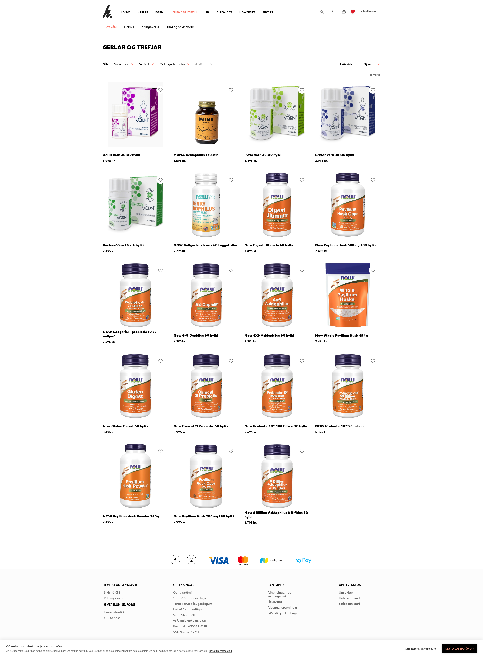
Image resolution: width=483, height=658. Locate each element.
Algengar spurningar (282, 607)
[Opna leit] (323, 11)
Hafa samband (349, 598)
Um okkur (346, 592)
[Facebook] (175, 559)
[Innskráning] (332, 11)
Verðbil (144, 64)
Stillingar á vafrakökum (420, 648)
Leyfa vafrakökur (459, 648)
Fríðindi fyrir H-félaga (283, 613)
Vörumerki (121, 64)
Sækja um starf (349, 604)
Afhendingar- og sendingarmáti (279, 594)
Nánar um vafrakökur (220, 651)
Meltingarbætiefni (172, 64)
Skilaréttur (275, 602)
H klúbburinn (368, 12)
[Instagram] (191, 559)
